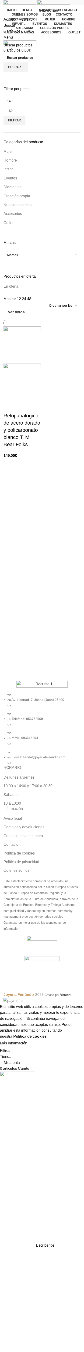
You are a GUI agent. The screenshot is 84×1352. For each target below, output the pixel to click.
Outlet (8, 223)
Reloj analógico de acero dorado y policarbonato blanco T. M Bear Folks (22, 430)
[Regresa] (32, 10)
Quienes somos (16, 870)
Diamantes (12, 187)
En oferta (11, 286)
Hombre (10, 160)
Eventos (10, 178)
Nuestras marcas (18, 205)
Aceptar (38, 1043)
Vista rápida (22, 406)
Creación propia (17, 196)
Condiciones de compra (23, 836)
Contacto (11, 844)
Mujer (8, 151)
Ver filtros (16, 312)
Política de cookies (19, 853)
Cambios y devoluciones (24, 827)
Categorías (48, 10)
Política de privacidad (21, 862)
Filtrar (14, 120)
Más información (13, 1043)
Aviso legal (13, 818)
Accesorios (13, 214)
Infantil (9, 169)
